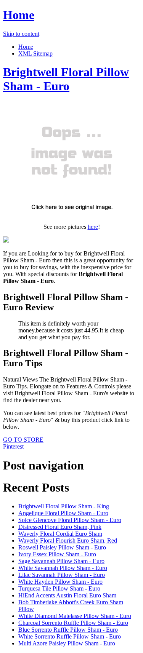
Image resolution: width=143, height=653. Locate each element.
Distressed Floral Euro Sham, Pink (59, 527)
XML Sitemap (35, 53)
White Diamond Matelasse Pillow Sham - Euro (74, 616)
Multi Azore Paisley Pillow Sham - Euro (66, 643)
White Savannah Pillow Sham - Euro (62, 568)
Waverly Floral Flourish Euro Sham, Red (67, 540)
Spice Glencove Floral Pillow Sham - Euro (69, 520)
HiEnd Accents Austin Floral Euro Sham (67, 595)
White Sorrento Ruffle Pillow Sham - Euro (69, 636)
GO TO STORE (23, 439)
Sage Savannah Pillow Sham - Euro (61, 561)
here (93, 227)
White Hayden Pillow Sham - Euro (60, 581)
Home (18, 15)
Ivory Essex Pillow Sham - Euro (57, 554)
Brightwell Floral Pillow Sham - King (63, 506)
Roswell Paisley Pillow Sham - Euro (62, 547)
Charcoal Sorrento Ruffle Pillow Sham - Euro (73, 622)
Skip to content (21, 33)
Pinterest (13, 446)
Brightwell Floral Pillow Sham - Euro (66, 79)
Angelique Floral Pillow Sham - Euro (63, 513)
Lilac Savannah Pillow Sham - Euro (61, 575)
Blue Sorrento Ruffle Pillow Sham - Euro (68, 629)
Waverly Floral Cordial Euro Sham (60, 533)
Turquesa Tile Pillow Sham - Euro (59, 588)
